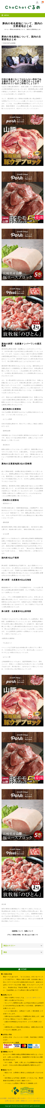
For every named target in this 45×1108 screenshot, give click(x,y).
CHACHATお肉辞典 (9, 43)
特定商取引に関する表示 (17, 1098)
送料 (17, 1101)
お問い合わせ (10, 1101)
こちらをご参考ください (33, 998)
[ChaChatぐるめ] (22, 7)
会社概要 (3, 1098)
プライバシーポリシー (35, 1098)
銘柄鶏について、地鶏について (23, 931)
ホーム (6, 29)
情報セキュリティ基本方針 (30, 1101)
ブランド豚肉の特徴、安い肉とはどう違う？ (22, 935)
